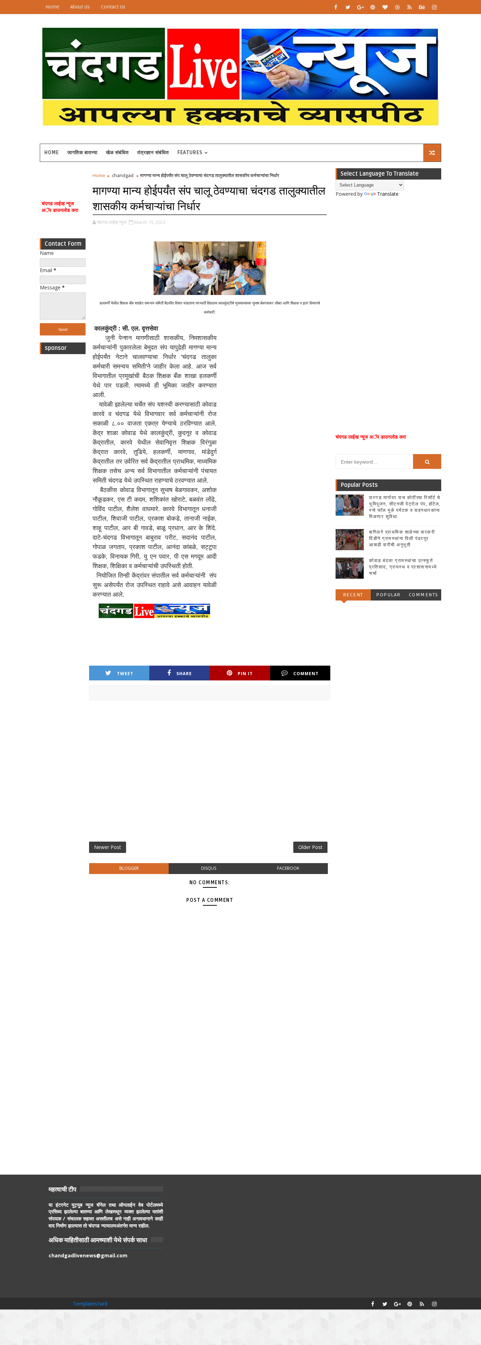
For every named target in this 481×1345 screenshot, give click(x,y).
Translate (388, 193)
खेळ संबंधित (117, 153)
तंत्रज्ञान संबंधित (153, 153)
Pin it (245, 674)
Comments (423, 595)
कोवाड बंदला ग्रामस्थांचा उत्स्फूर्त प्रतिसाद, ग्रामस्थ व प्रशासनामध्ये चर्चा (403, 567)
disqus (208, 868)
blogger (129, 868)
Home (52, 7)
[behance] (422, 7)
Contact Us (113, 7)
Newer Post (107, 847)
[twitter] (348, 7)
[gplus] (360, 7)
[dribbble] (397, 7)
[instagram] (434, 7)
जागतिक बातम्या (82, 153)
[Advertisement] (63, 463)
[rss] (409, 7)
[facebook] (335, 7)
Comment (306, 674)
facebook (288, 868)
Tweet (125, 674)
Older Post (310, 847)
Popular (388, 595)
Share (184, 674)
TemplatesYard (90, 1303)
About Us (80, 7)
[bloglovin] (385, 7)
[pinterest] (372, 7)
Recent (353, 595)
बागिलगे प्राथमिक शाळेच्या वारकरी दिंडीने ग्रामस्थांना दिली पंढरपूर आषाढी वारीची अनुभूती (402, 538)
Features (189, 153)
